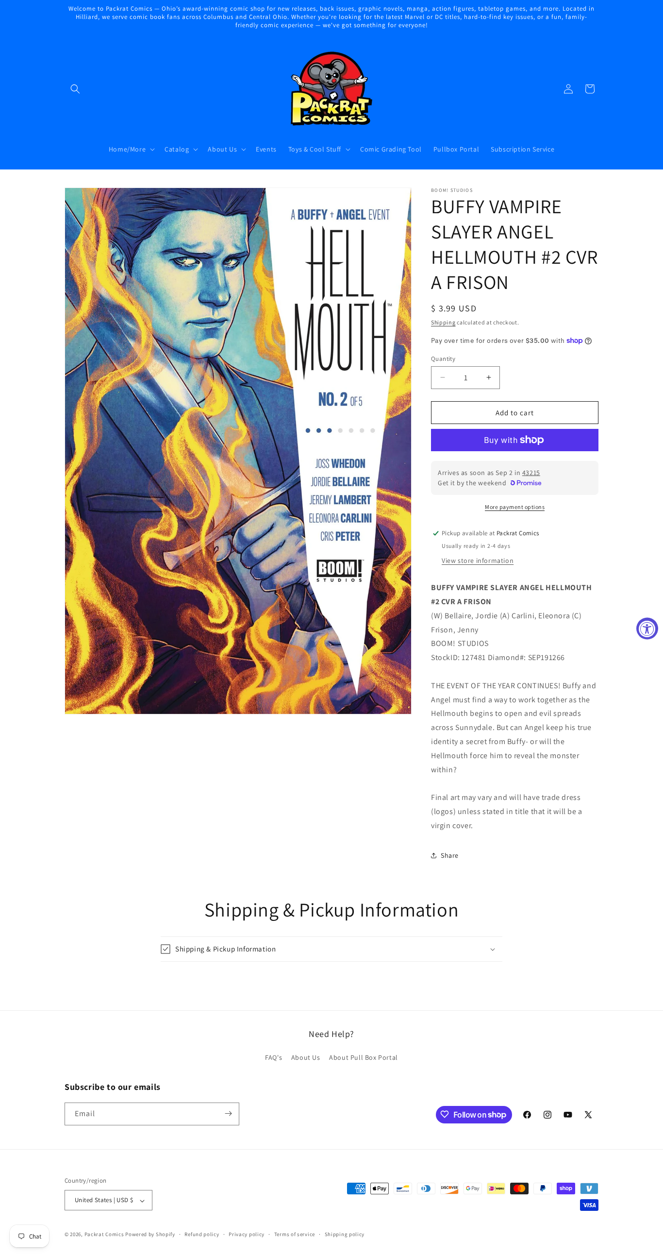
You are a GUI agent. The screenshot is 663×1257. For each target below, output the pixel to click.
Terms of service (294, 1234)
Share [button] (450, 855)
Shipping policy (345, 1234)
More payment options (515, 506)
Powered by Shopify (150, 1234)
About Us (305, 1057)
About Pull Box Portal (363, 1057)
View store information (478, 560)
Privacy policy (247, 1234)
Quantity (443, 358)
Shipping (443, 322)
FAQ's (273, 1057)
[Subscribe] (228, 1113)
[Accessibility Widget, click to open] (647, 629)
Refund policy (201, 1234)
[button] (75, 89)
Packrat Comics (104, 1234)
